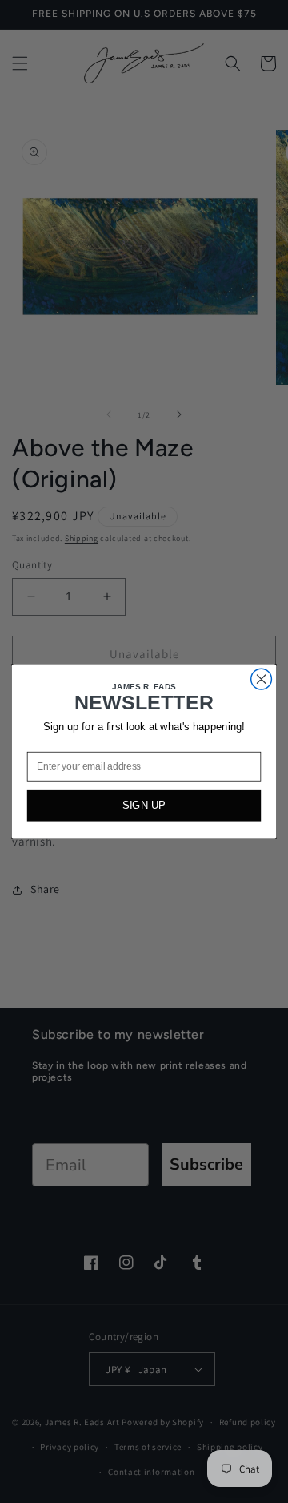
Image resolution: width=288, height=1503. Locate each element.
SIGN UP (144, 805)
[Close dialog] (261, 679)
